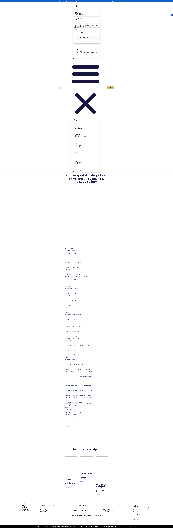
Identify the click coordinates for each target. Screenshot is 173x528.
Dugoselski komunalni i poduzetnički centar (108, 512)
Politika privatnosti (132, 526)
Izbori (74, 58)
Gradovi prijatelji (78, 5)
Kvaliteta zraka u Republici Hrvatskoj (107, 513)
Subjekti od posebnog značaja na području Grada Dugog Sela (86, 515)
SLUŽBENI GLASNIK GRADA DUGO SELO (79, 513)
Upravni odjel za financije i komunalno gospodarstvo (86, 26)
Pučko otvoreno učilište (105, 511)
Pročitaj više (67, 487)
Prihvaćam (121, 526)
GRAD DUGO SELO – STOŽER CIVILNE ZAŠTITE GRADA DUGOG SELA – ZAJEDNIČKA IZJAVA (71, 481)
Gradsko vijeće (75, 27)
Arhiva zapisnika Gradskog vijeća (82, 37)
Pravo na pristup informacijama (80, 57)
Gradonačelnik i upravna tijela (78, 16)
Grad (73, 3)
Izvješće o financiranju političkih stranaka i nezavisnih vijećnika (86, 52)
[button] (105, 1)
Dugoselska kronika (105, 510)
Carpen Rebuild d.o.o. (136, 519)
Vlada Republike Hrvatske (106, 509)
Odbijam (126, 526)
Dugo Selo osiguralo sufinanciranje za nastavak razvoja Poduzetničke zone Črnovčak (101, 487)
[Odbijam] (171, 526)
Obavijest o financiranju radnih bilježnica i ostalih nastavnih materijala (86, 475)
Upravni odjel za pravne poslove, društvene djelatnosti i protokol (80, 508)
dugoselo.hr (135, 507)
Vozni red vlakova (78, 15)
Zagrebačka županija (105, 508)
